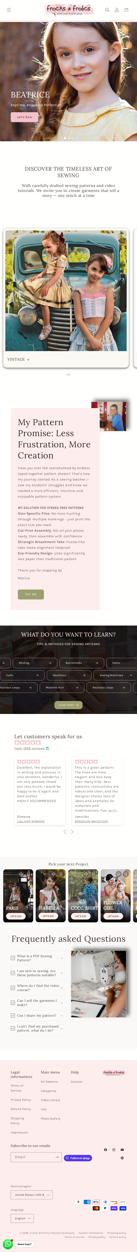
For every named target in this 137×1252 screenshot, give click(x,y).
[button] (9, 10)
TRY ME (31, 594)
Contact (76, 1081)
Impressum (19, 1132)
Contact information (90, 1233)
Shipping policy (116, 1233)
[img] (70, 743)
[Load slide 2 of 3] (68, 138)
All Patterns (49, 1081)
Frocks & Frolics (40, 1233)
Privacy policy (97, 1237)
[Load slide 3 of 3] (72, 138)
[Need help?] (7, 1244)
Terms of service (75, 1237)
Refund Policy (21, 1109)
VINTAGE (16, 359)
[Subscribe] (57, 1157)
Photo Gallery (50, 1118)
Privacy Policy (21, 1099)
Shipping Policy (17, 1121)
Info (44, 1109)
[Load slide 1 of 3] (65, 138)
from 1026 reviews (29, 748)
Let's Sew (24, 117)
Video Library (50, 1100)
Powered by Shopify (62, 1233)
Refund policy (118, 1237)
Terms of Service (17, 1088)
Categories (49, 1091)
